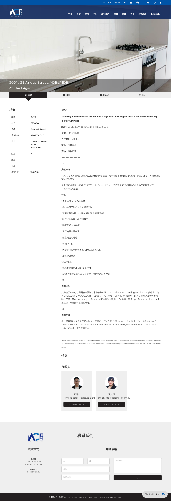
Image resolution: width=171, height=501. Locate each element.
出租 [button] (95, 14)
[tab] (28, 95)
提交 (137, 477)
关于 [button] (132, 14)
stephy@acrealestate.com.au (114, 398)
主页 (70, 14)
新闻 (124, 14)
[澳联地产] (25, 8)
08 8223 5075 (113, 2)
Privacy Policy (92, 497)
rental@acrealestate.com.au (79, 398)
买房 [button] (78, 14)
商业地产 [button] (105, 14)
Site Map (82, 497)
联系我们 (143, 14)
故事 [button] (116, 14)
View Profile (76, 404)
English (155, 14)
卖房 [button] (87, 14)
